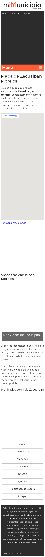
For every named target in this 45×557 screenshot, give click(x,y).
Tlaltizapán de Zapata (22, 489)
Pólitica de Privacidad (11, 553)
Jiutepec (22, 496)
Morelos (10, 13)
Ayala (22, 444)
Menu (7, 67)
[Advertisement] (22, 39)
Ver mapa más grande (13, 223)
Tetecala (22, 474)
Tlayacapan (22, 481)
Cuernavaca (22, 451)
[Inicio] (3, 13)
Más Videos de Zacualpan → (21, 336)
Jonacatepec (22, 466)
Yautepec (22, 459)
